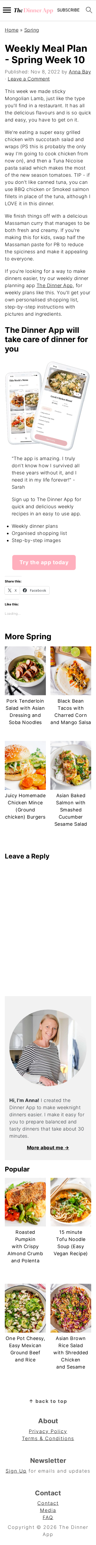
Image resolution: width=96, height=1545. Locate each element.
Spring (31, 30)
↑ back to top (48, 1401)
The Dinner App (55, 285)
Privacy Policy (48, 1431)
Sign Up (16, 1471)
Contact (48, 1503)
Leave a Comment (29, 79)
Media (48, 1510)
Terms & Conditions (48, 1438)
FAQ (48, 1517)
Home (11, 30)
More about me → (48, 1147)
